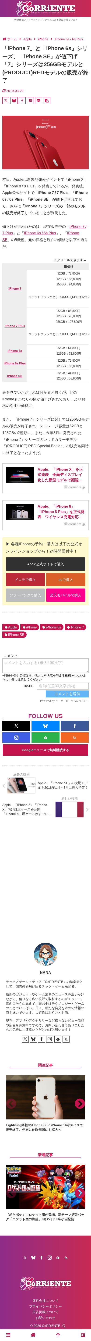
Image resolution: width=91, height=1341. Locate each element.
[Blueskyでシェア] (14, 100)
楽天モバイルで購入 (65, 595)
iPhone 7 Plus (15, 326)
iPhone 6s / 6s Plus (40, 233)
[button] (46, 100)
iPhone (31, 627)
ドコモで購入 (25, 580)
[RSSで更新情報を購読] (75, 737)
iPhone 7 (14, 288)
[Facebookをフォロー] (75, 726)
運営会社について (45, 1300)
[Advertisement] (45, 876)
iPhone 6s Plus (15, 363)
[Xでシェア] (5, 100)
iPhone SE (14, 376)
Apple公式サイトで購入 (45, 564)
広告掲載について (45, 1312)
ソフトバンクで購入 (25, 595)
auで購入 (66, 580)
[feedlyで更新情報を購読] (46, 737)
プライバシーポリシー (45, 1306)
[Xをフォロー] (16, 726)
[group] (45, 1103)
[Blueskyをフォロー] (46, 726)
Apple (12, 627)
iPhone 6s (14, 351)
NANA (45, 973)
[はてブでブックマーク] (30, 100)
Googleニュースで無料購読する (45, 750)
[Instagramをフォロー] (16, 737)
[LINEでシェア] (38, 100)
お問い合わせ (45, 1318)
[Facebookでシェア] (22, 100)
